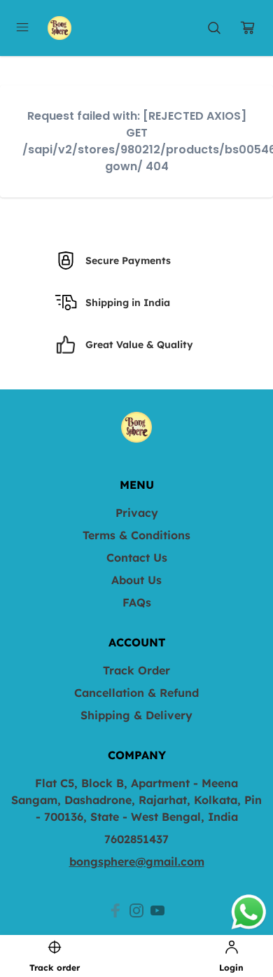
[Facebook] (115, 910)
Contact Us (136, 557)
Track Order (136, 670)
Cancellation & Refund (136, 693)
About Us (136, 580)
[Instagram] (136, 910)
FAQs (136, 602)
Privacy (136, 513)
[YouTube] (157, 910)
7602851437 (136, 839)
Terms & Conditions (136, 535)
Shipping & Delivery (136, 715)
